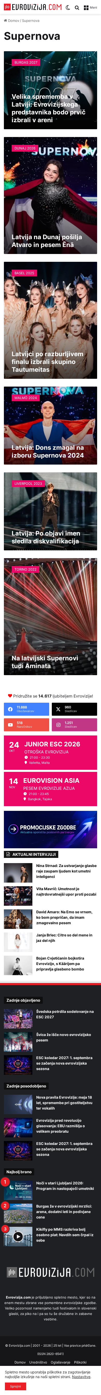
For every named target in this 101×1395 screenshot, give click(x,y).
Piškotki (80, 1362)
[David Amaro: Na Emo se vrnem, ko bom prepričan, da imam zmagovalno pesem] (18, 919)
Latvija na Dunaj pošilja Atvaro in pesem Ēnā (47, 241)
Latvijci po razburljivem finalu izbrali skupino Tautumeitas (47, 361)
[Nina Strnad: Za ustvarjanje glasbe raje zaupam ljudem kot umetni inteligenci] (18, 873)
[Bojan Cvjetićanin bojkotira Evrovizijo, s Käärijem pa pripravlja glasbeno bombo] (18, 965)
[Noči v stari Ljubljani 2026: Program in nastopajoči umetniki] (18, 1190)
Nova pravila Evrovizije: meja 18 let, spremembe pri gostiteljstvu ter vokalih (64, 1102)
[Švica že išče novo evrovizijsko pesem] (18, 1042)
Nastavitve (81, 1376)
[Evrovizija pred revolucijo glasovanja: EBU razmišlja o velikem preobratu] (18, 1127)
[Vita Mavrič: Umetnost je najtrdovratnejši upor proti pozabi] (18, 896)
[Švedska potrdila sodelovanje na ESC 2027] (18, 1018)
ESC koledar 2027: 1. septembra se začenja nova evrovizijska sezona (64, 1063)
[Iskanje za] (77, 9)
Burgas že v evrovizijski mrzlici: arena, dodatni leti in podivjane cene (64, 1211)
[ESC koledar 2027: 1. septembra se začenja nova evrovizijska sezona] (18, 1065)
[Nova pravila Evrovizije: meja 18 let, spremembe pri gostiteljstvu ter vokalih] (18, 1104)
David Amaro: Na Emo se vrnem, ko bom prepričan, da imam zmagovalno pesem (64, 917)
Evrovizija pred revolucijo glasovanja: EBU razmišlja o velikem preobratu (60, 1125)
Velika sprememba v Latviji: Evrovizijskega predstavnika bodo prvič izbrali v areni (48, 108)
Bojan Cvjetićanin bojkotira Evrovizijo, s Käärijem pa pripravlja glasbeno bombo (60, 963)
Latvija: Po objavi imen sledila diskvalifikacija (46, 537)
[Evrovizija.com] (32, 7)
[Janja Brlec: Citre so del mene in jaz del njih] (18, 942)
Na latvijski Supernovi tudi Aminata (45, 662)
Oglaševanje (60, 1362)
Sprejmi (15, 1386)
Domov (13, 20)
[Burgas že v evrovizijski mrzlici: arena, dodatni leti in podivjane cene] (18, 1213)
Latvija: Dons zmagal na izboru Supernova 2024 (48, 451)
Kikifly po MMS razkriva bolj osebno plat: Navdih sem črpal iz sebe (64, 1234)
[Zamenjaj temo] (67, 9)
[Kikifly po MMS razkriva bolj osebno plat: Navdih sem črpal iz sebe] (18, 1236)
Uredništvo (38, 1362)
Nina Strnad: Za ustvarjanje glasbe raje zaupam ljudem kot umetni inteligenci (66, 871)
